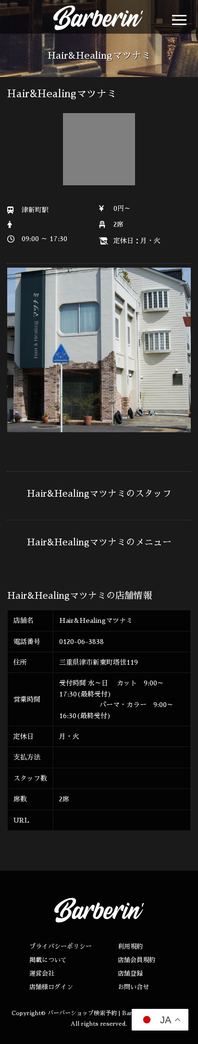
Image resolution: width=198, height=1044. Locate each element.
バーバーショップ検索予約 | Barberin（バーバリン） (117, 1013)
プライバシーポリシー (60, 946)
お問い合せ (133, 987)
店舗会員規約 (136, 960)
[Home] (88, 18)
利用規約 (130, 946)
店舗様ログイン (51, 987)
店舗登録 (130, 973)
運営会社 (41, 973)
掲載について (48, 960)
